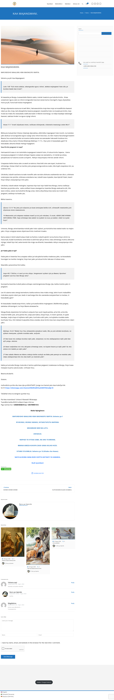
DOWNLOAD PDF (38, 473)
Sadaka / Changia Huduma (44, 682)
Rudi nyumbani (38, 463)
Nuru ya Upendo (9, 563)
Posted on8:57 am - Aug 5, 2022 (16, 584)
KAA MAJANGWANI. (10, 67)
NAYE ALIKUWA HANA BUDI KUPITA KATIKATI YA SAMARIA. (37, 457)
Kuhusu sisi (76, 4)
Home (81, 13)
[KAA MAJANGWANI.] (37, 46)
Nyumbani (50, 4)
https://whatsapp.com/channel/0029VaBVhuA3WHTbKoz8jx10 (29, 388)
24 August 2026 (57, 541)
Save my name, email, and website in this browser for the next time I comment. (31, 643)
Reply (72, 582)
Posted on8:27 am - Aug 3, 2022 (16, 605)
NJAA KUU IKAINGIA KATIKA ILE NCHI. (34, 568)
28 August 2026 (7, 559)
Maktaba (67, 4)
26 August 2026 (32, 566)
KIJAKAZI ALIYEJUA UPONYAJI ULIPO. (9, 560)
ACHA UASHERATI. (56, 543)
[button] (83, 4)
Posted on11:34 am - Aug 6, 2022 (17, 593)
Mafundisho (58, 4)
